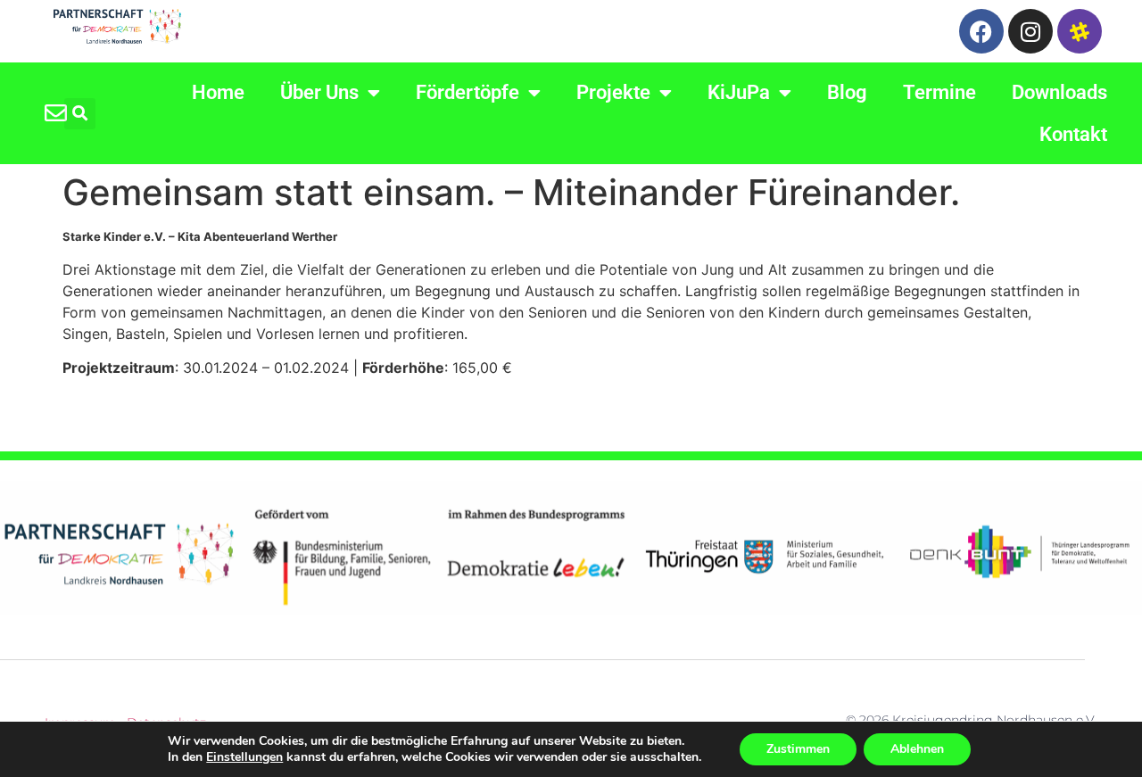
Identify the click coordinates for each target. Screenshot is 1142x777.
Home (218, 92)
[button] (79, 113)
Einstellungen (244, 757)
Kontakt (1073, 134)
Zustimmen (798, 748)
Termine (939, 92)
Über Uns (319, 92)
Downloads (1059, 92)
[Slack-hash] (1079, 31)
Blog (847, 92)
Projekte (613, 92)
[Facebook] (981, 31)
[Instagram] (1030, 31)
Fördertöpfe (467, 92)
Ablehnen (917, 748)
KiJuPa (739, 92)
